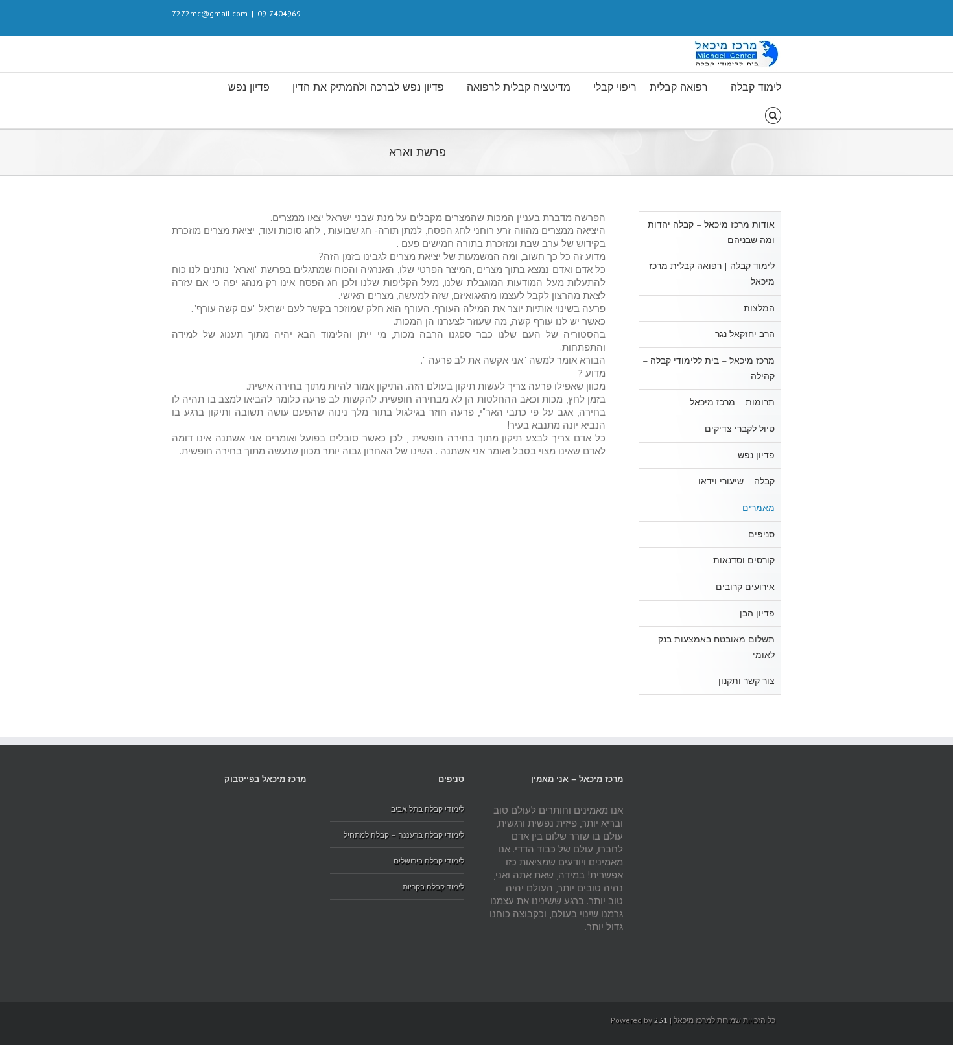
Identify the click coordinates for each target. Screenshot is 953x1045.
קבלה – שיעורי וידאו (736, 481)
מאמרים (758, 507)
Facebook (778, 12)
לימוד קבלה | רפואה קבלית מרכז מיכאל (712, 274)
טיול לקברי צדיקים (740, 428)
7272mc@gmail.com (210, 13)
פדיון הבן (757, 613)
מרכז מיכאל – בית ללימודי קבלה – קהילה (708, 368)
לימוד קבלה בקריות (433, 886)
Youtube (733, 15)
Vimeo (707, 12)
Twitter (758, 12)
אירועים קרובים (745, 587)
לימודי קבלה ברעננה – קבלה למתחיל (404, 835)
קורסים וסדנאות (744, 560)
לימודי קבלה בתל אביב (427, 809)
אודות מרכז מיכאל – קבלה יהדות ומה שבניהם (711, 232)
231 (661, 1020)
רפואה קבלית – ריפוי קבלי (650, 87)
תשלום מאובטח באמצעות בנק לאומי (716, 647)
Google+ (681, 13)
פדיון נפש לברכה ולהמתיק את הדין (368, 87)
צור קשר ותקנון (746, 681)
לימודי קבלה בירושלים (429, 860)
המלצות (759, 308)
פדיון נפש (249, 87)
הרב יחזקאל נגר (745, 334)
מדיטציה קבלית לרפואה (519, 87)
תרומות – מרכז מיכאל (732, 402)
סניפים (761, 534)
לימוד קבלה (756, 87)
